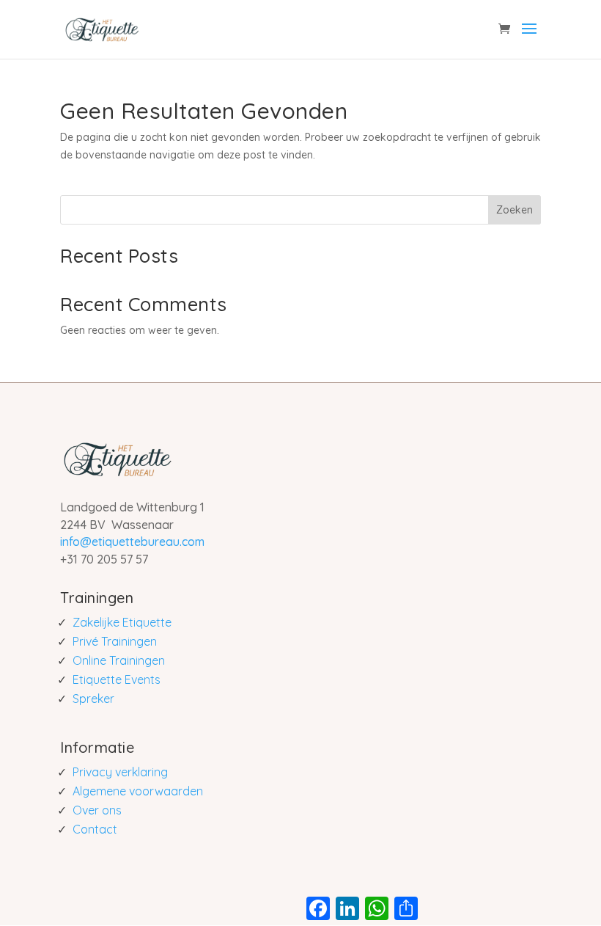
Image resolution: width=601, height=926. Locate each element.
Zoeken (514, 209)
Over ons (97, 810)
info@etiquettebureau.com (132, 541)
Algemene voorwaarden (138, 791)
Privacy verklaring (120, 772)
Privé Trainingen (115, 641)
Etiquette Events (117, 679)
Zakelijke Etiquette (122, 622)
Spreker (93, 698)
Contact (95, 829)
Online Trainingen (119, 660)
